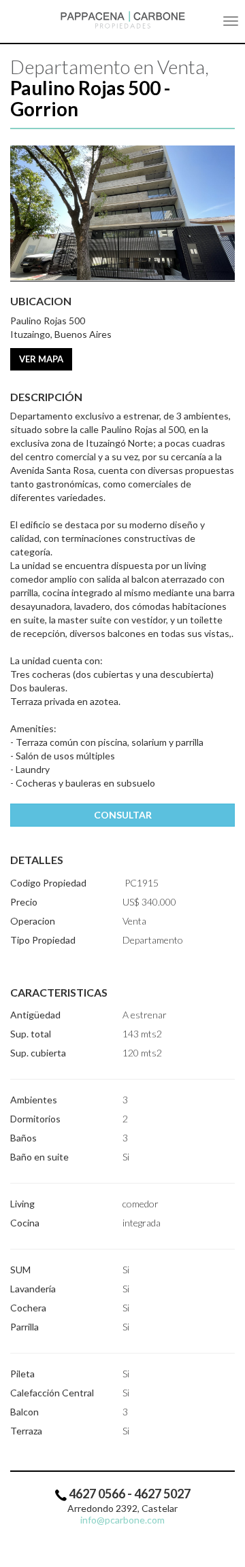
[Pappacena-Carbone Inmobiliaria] (122, 19)
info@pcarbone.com (122, 1520)
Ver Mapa (41, 359)
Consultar (123, 815)
